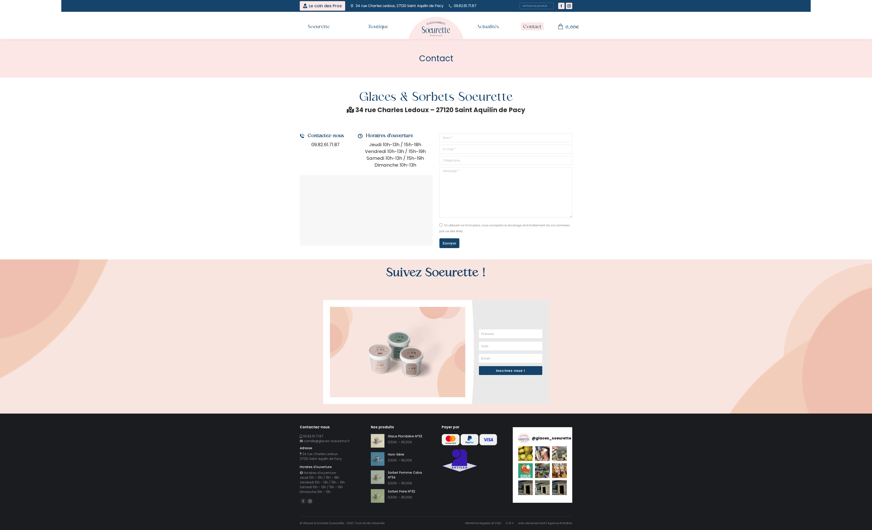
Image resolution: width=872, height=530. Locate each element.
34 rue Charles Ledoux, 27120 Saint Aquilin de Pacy (399, 5)
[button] (525, 453)
